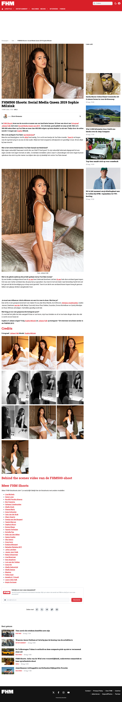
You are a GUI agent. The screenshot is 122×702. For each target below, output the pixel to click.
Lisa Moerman (10, 557)
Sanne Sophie (10, 537)
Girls (16, 109)
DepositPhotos (107, 694)
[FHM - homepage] (8, 3)
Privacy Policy (98, 691)
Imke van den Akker (12, 535)
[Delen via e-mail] (57, 609)
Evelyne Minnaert (11, 545)
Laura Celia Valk (11, 580)
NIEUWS (43, 9)
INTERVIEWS (54, 9)
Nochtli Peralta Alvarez (13, 499)
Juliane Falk (42, 321)
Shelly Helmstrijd (11, 567)
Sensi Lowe (9, 497)
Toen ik (70, 137)
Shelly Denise (10, 570)
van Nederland (28, 135)
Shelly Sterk (9, 507)
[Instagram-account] (63, 692)
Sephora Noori (10, 524)
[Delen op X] (42, 609)
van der (17, 305)
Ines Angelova (10, 560)
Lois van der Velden (12, 562)
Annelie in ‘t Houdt (12, 577)
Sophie (19, 131)
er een (31, 279)
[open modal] (119, 3)
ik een (59, 279)
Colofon (117, 691)
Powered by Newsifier (61, 697)
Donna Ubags (10, 527)
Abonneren (76, 600)
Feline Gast (9, 575)
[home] (2, 9)
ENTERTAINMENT (22, 9)
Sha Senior (9, 540)
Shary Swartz (10, 517)
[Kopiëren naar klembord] (52, 609)
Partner (18, 633)
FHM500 (62, 9)
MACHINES (35, 9)
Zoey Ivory (9, 542)
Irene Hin (8, 565)
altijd (26, 137)
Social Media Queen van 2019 (29, 126)
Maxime (8, 572)
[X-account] (53, 692)
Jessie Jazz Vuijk (11, 552)
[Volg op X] (80, 116)
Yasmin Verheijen (11, 529)
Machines (19, 654)
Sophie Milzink (30, 321)
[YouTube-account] (68, 692)
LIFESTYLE (8, 9)
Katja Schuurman (11, 555)
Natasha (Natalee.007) (13, 547)
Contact (88, 691)
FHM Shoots (8, 123)
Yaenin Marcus (10, 522)
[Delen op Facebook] (37, 609)
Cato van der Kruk (11, 514)
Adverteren (96, 694)
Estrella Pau (9, 532)
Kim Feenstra (10, 502)
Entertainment (21, 643)
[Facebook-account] (58, 692)
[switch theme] (115, 3)
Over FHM (108, 691)
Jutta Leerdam (10, 550)
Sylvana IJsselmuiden (70, 303)
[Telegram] (47, 609)
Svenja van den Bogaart (14, 519)
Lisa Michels (9, 494)
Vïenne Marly (10, 509)
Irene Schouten (10, 512)
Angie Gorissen (10, 582)
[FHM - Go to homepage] (7, 691)
